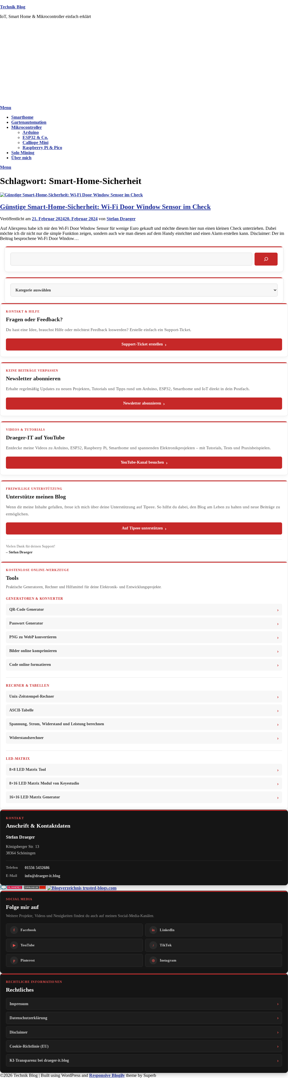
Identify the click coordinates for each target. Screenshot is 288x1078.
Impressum (19, 1003)
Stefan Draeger (121, 218)
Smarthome (22, 117)
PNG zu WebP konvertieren (33, 637)
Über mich (21, 157)
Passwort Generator (26, 623)
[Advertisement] (144, 63)
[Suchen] (266, 259)
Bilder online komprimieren (33, 651)
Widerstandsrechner (26, 738)
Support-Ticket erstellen (142, 344)
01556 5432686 (37, 867)
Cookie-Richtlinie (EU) (29, 1046)
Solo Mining (22, 152)
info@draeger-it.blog (42, 875)
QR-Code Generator (26, 609)
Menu (5, 107)
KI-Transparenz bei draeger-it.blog (39, 1060)
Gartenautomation (28, 122)
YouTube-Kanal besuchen (142, 462)
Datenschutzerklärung (28, 1018)
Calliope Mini (35, 142)
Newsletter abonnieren (142, 403)
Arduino (30, 132)
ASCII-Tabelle (21, 710)
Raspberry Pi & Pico (42, 147)
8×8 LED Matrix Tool (27, 769)
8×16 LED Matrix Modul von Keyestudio (44, 783)
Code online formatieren (30, 664)
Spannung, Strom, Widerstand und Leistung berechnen (56, 724)
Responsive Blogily (107, 1075)
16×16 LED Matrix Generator (34, 797)
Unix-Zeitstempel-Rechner (31, 696)
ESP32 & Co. (35, 137)
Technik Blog (12, 7)
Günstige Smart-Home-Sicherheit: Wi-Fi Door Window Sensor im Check (105, 206)
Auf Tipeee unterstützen (142, 528)
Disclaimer (19, 1032)
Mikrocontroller (26, 127)
